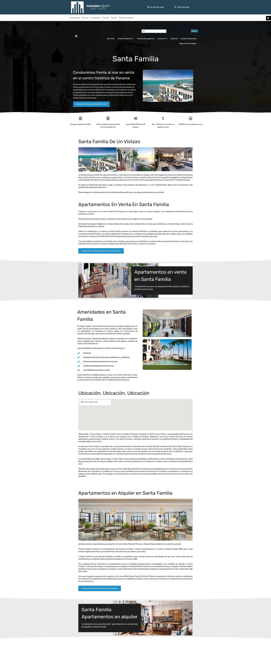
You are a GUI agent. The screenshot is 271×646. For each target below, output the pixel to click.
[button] (80, 159)
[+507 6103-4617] (175, 7)
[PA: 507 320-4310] (148, 7)
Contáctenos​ (95, 18)
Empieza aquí (75, 18)
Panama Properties (125, 38)
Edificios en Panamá (126, 18)
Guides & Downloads (188, 38)
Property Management (145, 38)
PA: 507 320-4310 (157, 7)
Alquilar (114, 18)
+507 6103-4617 (183, 7)
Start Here (111, 38)
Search (194, 31)
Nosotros (85, 18)
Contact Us (161, 38)
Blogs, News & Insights (187, 43)
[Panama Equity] (90, 7)
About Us (174, 38)
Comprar (105, 18)
